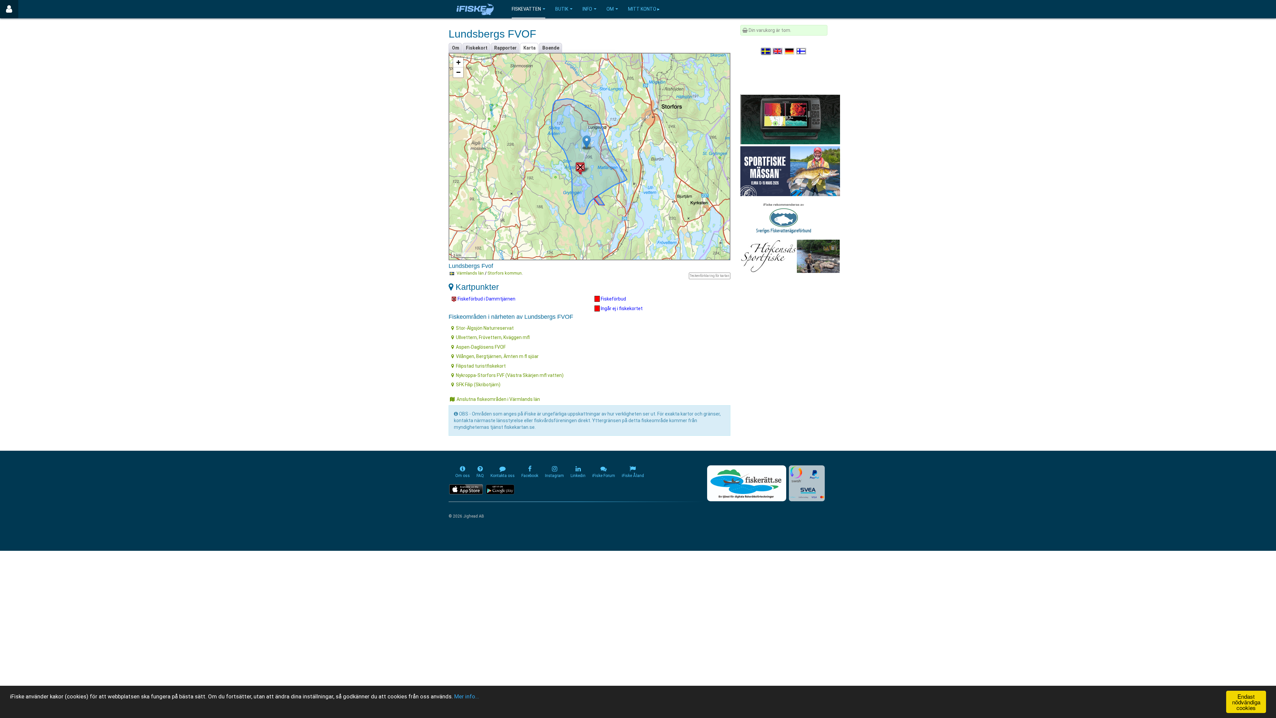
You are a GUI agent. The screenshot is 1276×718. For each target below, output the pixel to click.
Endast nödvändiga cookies (1246, 702)
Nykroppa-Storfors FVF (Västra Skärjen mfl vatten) (510, 375)
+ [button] (458, 62)
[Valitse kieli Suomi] (801, 51)
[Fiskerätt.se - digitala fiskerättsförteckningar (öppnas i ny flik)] (746, 483)
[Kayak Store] (790, 119)
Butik (561, 9)
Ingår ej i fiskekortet (621, 308)
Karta (529, 48)
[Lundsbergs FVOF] (587, 142)
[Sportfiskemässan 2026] (790, 171)
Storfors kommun (504, 273)
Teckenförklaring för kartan (709, 276)
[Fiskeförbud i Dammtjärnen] (580, 168)
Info (587, 9)
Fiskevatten (526, 9)
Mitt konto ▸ (644, 9)
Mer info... (466, 696)
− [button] (458, 72)
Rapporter (505, 48)
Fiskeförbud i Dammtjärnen (486, 298)
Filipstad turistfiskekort (481, 366)
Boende (550, 48)
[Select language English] (778, 51)
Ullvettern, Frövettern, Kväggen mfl (493, 337)
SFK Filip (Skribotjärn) (478, 384)
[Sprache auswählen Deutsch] (790, 51)
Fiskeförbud (613, 298)
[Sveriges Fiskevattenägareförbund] (783, 217)
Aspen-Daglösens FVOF (481, 347)
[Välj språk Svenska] (766, 51)
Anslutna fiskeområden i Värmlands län (498, 399)
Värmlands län (470, 273)
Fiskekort (476, 48)
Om (610, 9)
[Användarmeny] (9, 9)
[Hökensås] (790, 256)
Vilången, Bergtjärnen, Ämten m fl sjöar (497, 356)
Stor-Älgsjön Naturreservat (485, 328)
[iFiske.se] (475, 9)
